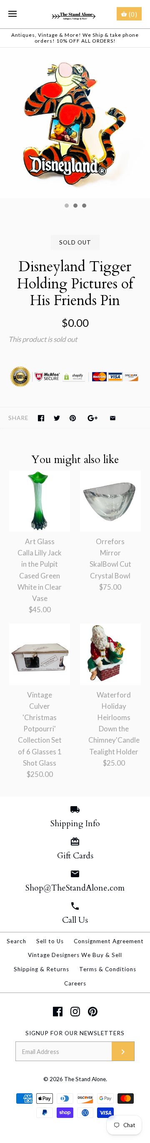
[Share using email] (113, 418)
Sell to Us (50, 941)
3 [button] (84, 206)
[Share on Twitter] (57, 418)
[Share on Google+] (92, 418)
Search (16, 941)
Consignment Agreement (109, 941)
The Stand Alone (85, 1079)
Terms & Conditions (107, 969)
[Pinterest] (93, 1011)
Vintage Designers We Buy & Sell (75, 955)
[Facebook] (57, 1011)
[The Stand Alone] (75, 14)
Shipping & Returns (41, 969)
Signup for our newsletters (75, 1033)
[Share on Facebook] (41, 418)
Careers (75, 983)
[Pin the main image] (73, 418)
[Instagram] (75, 1011)
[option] (75, 123)
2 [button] (75, 206)
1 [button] (66, 206)
